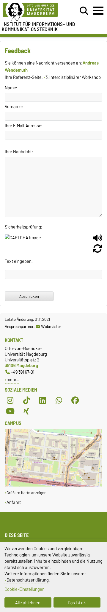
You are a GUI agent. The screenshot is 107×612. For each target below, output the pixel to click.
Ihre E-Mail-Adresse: (23, 125)
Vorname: (14, 106)
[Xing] (26, 411)
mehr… (13, 379)
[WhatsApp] (59, 400)
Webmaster (51, 326)
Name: (11, 87)
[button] (97, 240)
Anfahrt (14, 502)
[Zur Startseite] (33, 12)
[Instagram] (10, 400)
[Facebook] (75, 400)
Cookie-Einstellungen (24, 589)
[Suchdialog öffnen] (84, 11)
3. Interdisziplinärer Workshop (73, 77)
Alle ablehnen (27, 602)
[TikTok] (26, 400)
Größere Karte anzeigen (26, 493)
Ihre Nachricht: (19, 151)
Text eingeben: (18, 261)
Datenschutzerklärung (28, 580)
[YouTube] (10, 411)
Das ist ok (77, 602)
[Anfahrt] (53, 485)
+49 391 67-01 (22, 372)
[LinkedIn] (42, 400)
